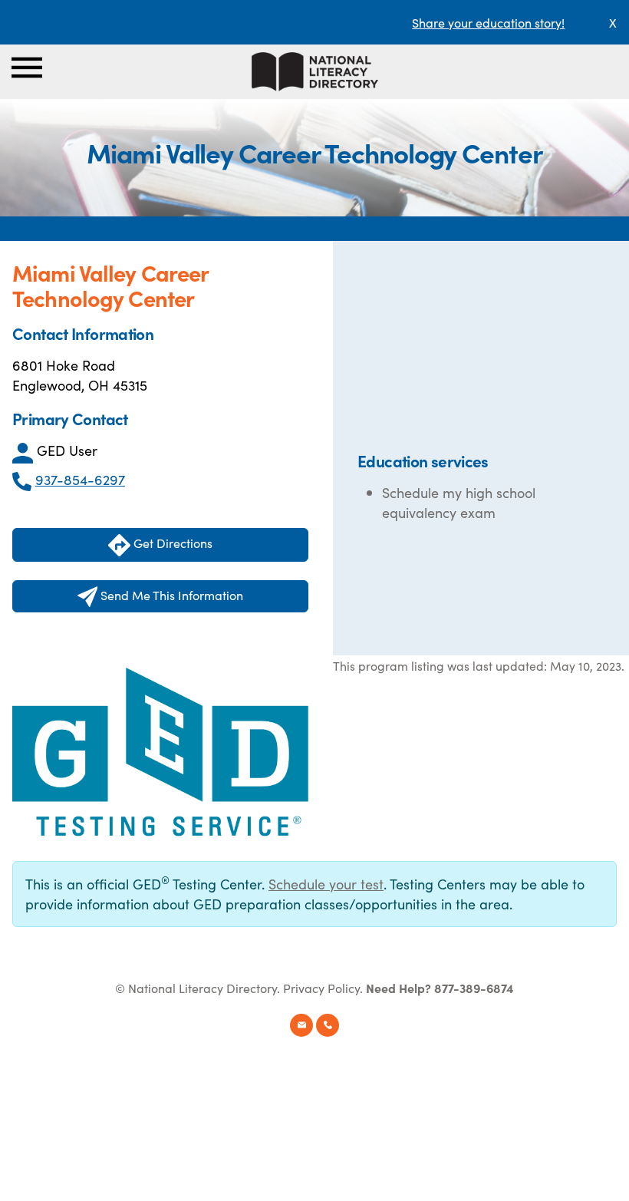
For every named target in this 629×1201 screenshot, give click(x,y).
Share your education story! (488, 22)
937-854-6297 (80, 479)
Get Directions (171, 542)
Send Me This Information (170, 594)
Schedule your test (326, 883)
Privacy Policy (321, 987)
